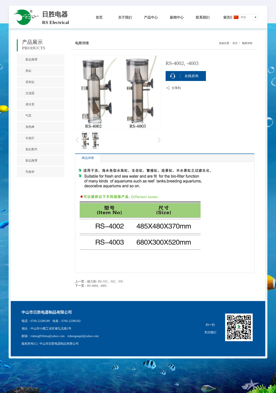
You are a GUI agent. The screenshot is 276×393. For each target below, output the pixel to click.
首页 (235, 43)
